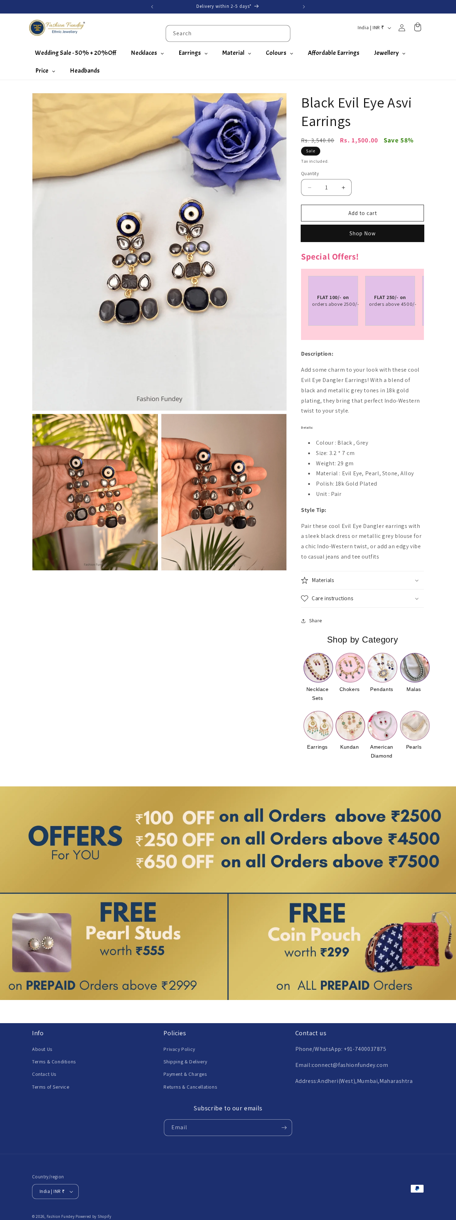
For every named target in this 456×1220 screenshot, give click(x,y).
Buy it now (362, 233)
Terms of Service (50, 1087)
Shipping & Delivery (185, 1061)
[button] (362, 580)
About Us (42, 1049)
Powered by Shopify (94, 1216)
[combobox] (228, 33)
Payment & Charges (185, 1074)
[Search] (282, 33)
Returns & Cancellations (190, 1087)
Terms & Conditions (54, 1061)
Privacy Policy (179, 1049)
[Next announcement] (304, 7)
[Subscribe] (284, 1127)
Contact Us (44, 1074)
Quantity (310, 174)
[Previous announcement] (152, 7)
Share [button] (315, 620)
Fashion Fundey (61, 1216)
